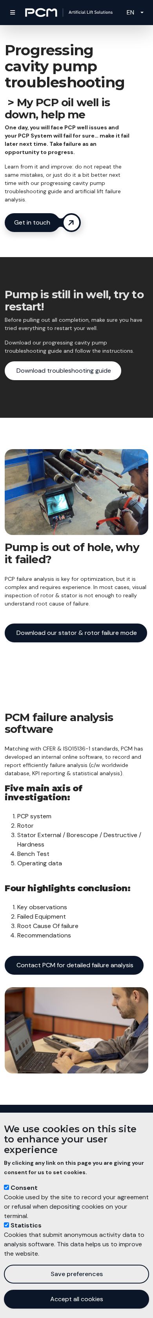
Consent (24, 1188)
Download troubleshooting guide (63, 370)
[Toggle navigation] (12, 12)
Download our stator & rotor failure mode (76, 633)
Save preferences (77, 1274)
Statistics (26, 1225)
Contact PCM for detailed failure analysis (74, 965)
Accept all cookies (76, 1299)
